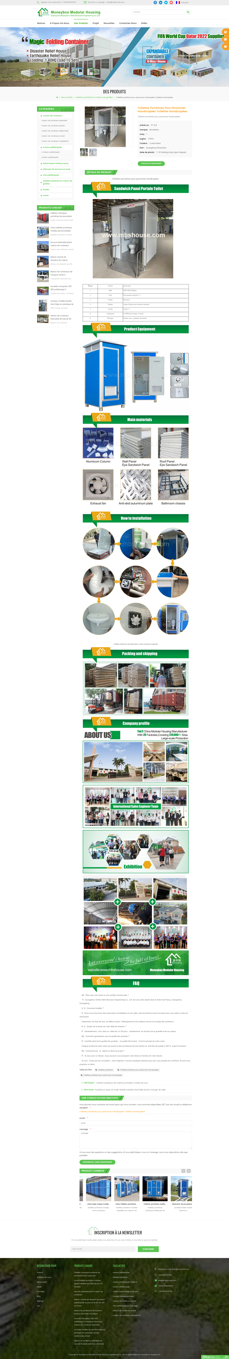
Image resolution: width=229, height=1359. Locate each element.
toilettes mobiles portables (123, 1296)
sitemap (40, 1301)
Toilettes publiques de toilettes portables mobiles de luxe (122, 1082)
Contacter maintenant (151, 163)
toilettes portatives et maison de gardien (94, 97)
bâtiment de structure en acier (57, 169)
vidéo (144, 23)
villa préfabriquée (51, 175)
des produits (81, 23)
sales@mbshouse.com (115, 2)
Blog (38, 1296)
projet (96, 23)
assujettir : (85, 1107)
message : (85, 1129)
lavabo (46, 189)
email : (84, 1118)
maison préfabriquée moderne (125, 1282)
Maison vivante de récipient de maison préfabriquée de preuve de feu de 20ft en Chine (62, 259)
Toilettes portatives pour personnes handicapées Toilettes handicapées (112, 1111)
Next (189, 1171)
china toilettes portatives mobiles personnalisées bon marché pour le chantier (61, 229)
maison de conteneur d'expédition (55, 141)
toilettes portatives (120, 1277)
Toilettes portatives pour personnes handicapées (139, 1070)
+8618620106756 (69, 2)
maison (41, 23)
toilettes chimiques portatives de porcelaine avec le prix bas (61, 215)
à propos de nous (59, 23)
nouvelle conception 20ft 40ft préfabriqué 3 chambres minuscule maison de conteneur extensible (61, 288)
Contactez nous (128, 23)
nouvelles (109, 23)
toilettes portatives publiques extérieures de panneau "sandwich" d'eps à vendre (123, 1204)
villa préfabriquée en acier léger (125, 1306)
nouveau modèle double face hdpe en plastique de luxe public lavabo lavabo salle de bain (61, 303)
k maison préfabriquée (51, 152)
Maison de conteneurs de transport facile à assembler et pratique (61, 273)
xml (38, 1306)
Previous (183, 1171)
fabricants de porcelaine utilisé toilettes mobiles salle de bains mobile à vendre (151, 1204)
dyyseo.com (155, 1354)
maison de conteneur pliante (53, 126)
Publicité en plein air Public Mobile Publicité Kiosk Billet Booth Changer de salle (130, 1089)
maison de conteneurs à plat (53, 136)
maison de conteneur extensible (54, 120)
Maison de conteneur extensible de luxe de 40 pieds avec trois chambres (62, 317)
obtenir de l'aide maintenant (97, 1162)
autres (46, 195)
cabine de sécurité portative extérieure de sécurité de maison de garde (179, 1204)
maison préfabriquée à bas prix (125, 1291)
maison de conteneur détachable (55, 131)
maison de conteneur (52, 115)
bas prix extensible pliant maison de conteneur (61, 244)
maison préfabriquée (52, 147)
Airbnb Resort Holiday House (55, 163)
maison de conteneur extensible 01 (126, 1315)
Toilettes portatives (105, 1070)
